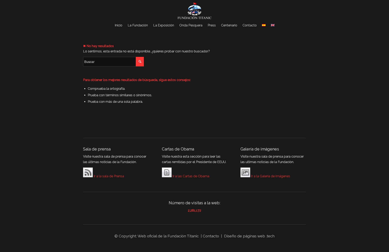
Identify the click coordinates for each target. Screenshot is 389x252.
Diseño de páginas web (244, 236)
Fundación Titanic (183, 236)
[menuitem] (118, 25)
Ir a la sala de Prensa (108, 176)
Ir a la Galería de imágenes (270, 176)
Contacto (211, 236)
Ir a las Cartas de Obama (190, 176)
